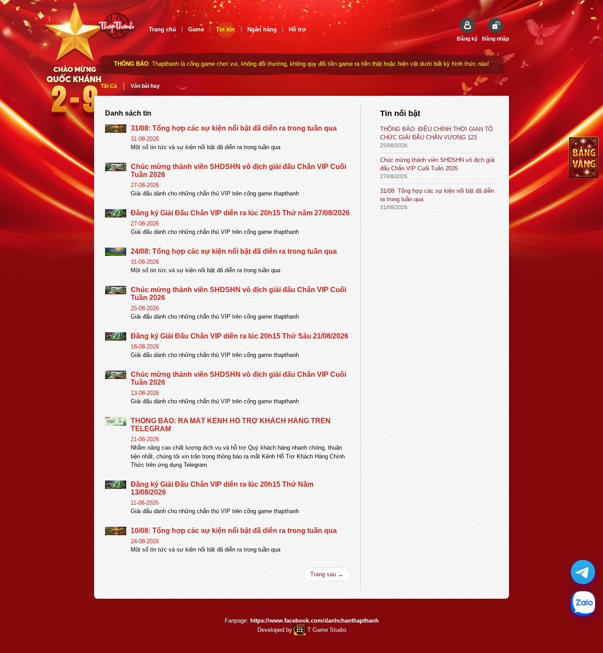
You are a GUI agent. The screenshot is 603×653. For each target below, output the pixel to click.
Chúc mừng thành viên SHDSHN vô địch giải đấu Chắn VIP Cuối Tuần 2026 (437, 164)
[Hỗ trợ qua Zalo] (583, 603)
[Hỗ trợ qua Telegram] (583, 572)
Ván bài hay (145, 86)
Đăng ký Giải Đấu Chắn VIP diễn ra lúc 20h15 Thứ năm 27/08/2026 (240, 213)
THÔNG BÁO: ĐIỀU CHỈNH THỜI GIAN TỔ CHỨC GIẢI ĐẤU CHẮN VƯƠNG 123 (436, 133)
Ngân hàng (262, 29)
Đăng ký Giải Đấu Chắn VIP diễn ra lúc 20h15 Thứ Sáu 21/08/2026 (239, 336)
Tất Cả (109, 86)
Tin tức (225, 29)
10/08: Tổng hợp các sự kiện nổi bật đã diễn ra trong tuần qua (234, 530)
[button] (467, 30)
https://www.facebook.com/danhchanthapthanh (314, 620)
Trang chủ (162, 29)
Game (196, 29)
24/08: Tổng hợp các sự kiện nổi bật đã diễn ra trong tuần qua (234, 251)
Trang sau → (326, 574)
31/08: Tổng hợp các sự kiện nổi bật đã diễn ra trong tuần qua (234, 128)
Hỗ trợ (297, 29)
